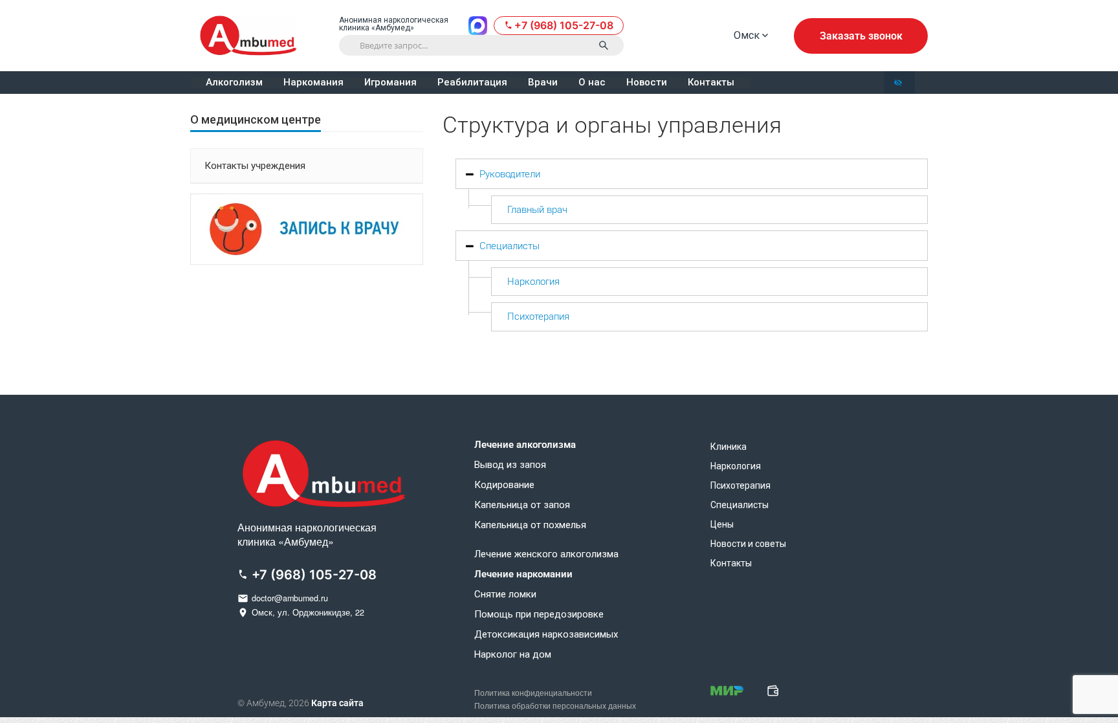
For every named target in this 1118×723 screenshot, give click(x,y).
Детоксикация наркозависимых (546, 635)
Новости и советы (748, 544)
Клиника (728, 446)
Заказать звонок (861, 36)
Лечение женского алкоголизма (546, 554)
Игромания (390, 82)
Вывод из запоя (510, 465)
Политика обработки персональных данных (555, 706)
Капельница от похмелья (530, 525)
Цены (722, 524)
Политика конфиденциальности (533, 693)
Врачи (543, 82)
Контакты (711, 82)
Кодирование (504, 485)
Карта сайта (337, 703)
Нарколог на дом (512, 655)
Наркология (533, 281)
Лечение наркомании (523, 574)
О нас (592, 82)
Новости (646, 82)
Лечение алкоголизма (525, 445)
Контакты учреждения (254, 166)
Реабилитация (472, 82)
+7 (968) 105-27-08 (563, 25)
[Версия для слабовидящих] (899, 82)
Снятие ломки (505, 594)
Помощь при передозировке (539, 614)
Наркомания (313, 82)
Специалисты (509, 246)
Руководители (509, 174)
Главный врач (537, 210)
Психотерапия (538, 316)
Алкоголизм (234, 82)
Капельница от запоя (522, 505)
